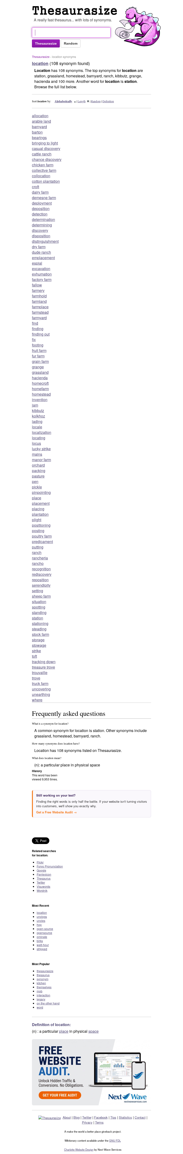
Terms (99, 1122)
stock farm (40, 634)
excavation (41, 268)
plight (36, 519)
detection (39, 214)
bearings (39, 137)
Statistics (125, 1117)
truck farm (40, 683)
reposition (40, 579)
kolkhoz (38, 416)
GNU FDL (115, 1140)
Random (96, 101)
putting (37, 547)
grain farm (40, 361)
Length (82, 101)
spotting (38, 607)
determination (43, 219)
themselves (44, 987)
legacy (41, 999)
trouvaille (39, 672)
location (42, 912)
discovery (40, 230)
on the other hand (48, 1003)
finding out (41, 334)
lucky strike (41, 448)
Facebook (101, 1117)
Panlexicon (44, 874)
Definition (108, 101)
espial (37, 263)
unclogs (42, 917)
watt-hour (43, 945)
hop (39, 925)
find (35, 323)
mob (39, 991)
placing (38, 508)
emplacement (43, 257)
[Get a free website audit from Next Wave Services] (91, 1072)
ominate (42, 937)
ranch (36, 552)
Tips (113, 1117)
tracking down (44, 661)
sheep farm (41, 596)
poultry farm (42, 536)
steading (39, 629)
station (37, 618)
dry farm (39, 246)
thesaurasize (45, 971)
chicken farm (42, 165)
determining (42, 225)
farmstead (40, 312)
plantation (40, 514)
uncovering (41, 689)
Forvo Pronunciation (50, 866)
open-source (45, 929)
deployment (42, 203)
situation (39, 601)
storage (38, 640)
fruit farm (39, 350)
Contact (140, 1117)
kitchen (41, 983)
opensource (44, 933)
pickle (37, 487)
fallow (37, 285)
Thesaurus (44, 878)
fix (34, 339)
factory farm (41, 279)
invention (39, 399)
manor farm (41, 459)
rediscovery (41, 574)
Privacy (87, 1122)
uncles (41, 921)
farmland (39, 301)
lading (37, 421)
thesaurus (43, 975)
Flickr (40, 862)
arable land (41, 121)
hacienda (40, 377)
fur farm (38, 356)
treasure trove (43, 667)
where (37, 700)
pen (35, 481)
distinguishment (45, 241)
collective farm (44, 170)
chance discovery (46, 159)
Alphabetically (63, 101)
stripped (42, 949)
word (40, 1007)
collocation (41, 175)
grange (38, 367)
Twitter (41, 882)
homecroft (40, 383)
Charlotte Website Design (78, 1149)
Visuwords (43, 886)
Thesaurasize (41, 57)
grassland (40, 372)
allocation (40, 115)
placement (41, 503)
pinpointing (41, 492)
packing (38, 470)
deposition (41, 208)
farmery (38, 290)
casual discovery (46, 148)
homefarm (40, 388)
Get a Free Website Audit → (56, 812)
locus (36, 443)
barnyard (39, 126)
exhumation (42, 274)
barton (37, 132)
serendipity (41, 585)
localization (41, 432)
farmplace (40, 307)
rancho (38, 563)
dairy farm (40, 192)
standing (39, 612)
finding (37, 328)
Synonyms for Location (76, 10)
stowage (39, 645)
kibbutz (38, 410)
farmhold (39, 296)
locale (37, 427)
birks (40, 941)
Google (41, 870)
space (93, 1031)
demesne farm (44, 197)
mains (37, 454)
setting (37, 590)
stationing (40, 623)
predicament (42, 541)
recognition (41, 569)
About (67, 1117)
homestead (41, 394)
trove (36, 678)
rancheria (40, 558)
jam (35, 405)
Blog (76, 1117)
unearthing (41, 694)
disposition (41, 236)
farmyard (39, 317)
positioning (41, 525)
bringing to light (45, 143)
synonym (42, 979)
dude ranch (41, 252)
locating (38, 438)
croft (35, 186)
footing (37, 345)
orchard (38, 465)
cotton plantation (46, 181)
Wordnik (42, 890)
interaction (43, 995)
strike (36, 650)
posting (38, 530)
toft (34, 656)
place (36, 498)
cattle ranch (41, 154)
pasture (38, 476)
